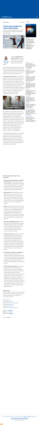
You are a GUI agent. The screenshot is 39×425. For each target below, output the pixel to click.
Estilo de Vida (28, 82)
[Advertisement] (20, 51)
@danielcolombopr (10, 304)
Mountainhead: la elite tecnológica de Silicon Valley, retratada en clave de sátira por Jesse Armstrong (31, 112)
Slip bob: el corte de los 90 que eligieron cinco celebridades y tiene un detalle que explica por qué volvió (30, 85)
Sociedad (27, 62)
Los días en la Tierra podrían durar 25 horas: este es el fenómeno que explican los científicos (30, 44)
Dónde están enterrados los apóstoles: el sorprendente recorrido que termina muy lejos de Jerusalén (31, 92)
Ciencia (27, 38)
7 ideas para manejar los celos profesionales (12, 27)
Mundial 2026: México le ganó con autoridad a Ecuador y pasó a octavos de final (31, 106)
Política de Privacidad (9, 416)
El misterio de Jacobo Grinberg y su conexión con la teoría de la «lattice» (30, 72)
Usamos (21, 416)
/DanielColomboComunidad (12, 307)
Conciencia (6, 22)
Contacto (15, 416)
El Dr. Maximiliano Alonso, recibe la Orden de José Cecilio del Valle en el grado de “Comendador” (31, 65)
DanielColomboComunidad (12, 302)
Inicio (3, 416)
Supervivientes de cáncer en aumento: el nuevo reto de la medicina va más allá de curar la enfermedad (31, 119)
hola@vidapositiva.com (33, 416)
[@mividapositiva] (19, 416)
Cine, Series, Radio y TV (30, 109)
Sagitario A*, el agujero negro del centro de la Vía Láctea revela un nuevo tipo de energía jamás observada (31, 78)
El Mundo (27, 89)
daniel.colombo (10, 305)
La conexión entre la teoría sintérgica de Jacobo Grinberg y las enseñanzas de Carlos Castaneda (30, 99)
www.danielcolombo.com (8, 301)
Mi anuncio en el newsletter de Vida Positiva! (19, 418)
